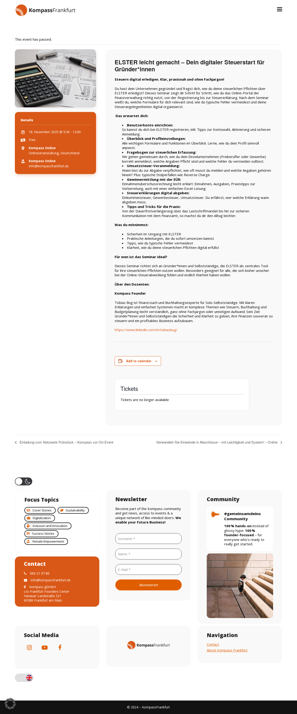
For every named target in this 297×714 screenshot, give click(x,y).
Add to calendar (138, 361)
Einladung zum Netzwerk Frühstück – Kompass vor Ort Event (66, 442)
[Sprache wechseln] (24, 678)
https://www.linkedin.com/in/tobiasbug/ (146, 329)
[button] (279, 9)
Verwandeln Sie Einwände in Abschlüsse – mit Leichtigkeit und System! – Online (217, 442)
